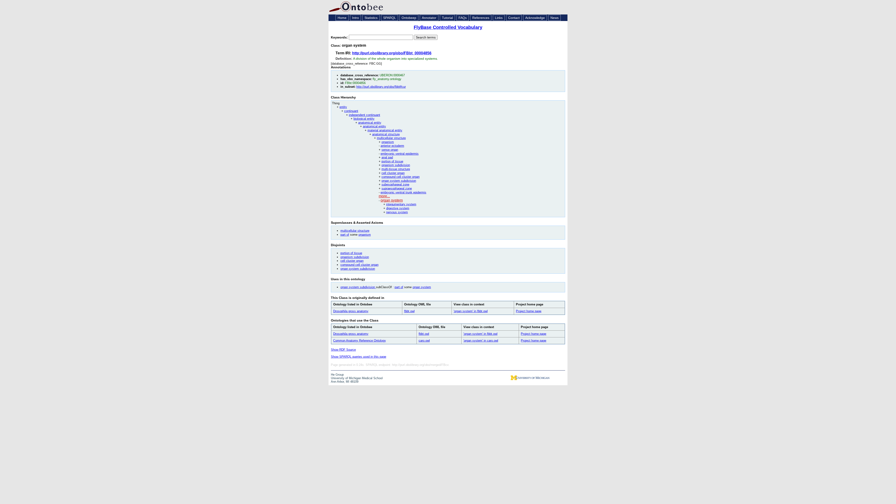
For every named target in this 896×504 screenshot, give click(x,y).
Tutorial (447, 18)
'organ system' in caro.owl (480, 340)
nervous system (397, 212)
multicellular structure (391, 138)
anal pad (387, 157)
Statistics (371, 18)
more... (384, 196)
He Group (337, 374)
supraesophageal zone (397, 188)
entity (343, 107)
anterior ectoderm (392, 145)
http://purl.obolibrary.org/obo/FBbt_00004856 (391, 53)
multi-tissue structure (396, 169)
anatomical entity (369, 122)
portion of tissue (392, 161)
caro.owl (424, 340)
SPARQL (389, 18)
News (554, 18)
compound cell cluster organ (401, 176)
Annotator (429, 18)
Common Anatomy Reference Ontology (359, 340)
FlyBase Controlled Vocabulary (448, 27)
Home (342, 18)
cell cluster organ (393, 173)
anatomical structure (386, 134)
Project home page (528, 311)
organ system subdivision (399, 180)
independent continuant (364, 115)
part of (344, 234)
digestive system (397, 208)
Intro (355, 18)
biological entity (364, 118)
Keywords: (340, 37)
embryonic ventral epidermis (400, 153)
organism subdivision (396, 165)
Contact (514, 18)
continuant (351, 111)
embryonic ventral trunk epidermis (403, 192)
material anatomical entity (385, 130)
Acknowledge (535, 18)
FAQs (462, 18)
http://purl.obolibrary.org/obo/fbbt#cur (381, 86)
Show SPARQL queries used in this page (358, 356)
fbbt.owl (409, 311)
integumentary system (401, 204)
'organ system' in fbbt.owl (471, 311)
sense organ (390, 149)
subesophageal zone (395, 184)
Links (499, 18)
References (480, 18)
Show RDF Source (343, 349)
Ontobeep (409, 18)
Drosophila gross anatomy (350, 311)
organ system (392, 200)
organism (388, 142)
